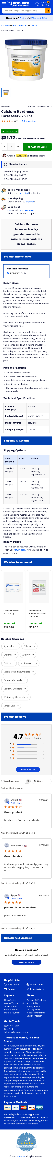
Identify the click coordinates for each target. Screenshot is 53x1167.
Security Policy (33, 1009)
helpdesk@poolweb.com (16, 1032)
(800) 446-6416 (39, 18)
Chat (22, 18)
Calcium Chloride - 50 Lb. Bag (12, 612)
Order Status (36, 984)
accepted (24, 193)
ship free (30, 201)
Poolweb (5, 25)
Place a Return (11, 1009)
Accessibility (32, 1003)
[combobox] (26, 10)
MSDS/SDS (15, 273)
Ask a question (29, 121)
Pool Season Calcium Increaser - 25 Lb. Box (38, 613)
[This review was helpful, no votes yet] (27, 832)
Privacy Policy (33, 1006)
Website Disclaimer (35, 1012)
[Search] (47, 10)
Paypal (31, 1114)
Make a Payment (12, 1012)
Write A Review (28, 769)
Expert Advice (37, 988)
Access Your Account (14, 1003)
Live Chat (8, 1028)
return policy (20, 549)
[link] (37, 147)
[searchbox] (13, 781)
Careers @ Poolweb (36, 1000)
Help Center (14, 984)
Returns (12, 988)
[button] (38, 4)
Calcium (34, 25)
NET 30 (28, 1120)
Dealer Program (34, 1015)
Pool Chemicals (20, 25)
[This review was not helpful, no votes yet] (32, 832)
